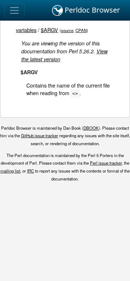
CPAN (81, 30)
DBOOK (91, 128)
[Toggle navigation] (14, 10)
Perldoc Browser (91, 10)
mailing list (10, 171)
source (67, 30)
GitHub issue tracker (39, 135)
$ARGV (49, 30)
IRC (30, 171)
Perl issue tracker (106, 163)
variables (26, 30)
